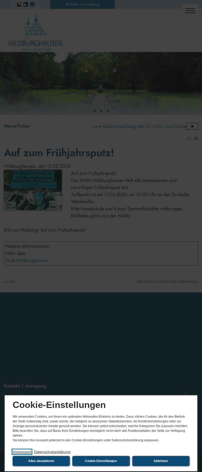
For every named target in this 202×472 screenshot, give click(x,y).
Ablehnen (161, 461)
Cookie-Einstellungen (101, 461)
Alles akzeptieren (41, 461)
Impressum (22, 452)
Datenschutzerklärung (52, 452)
